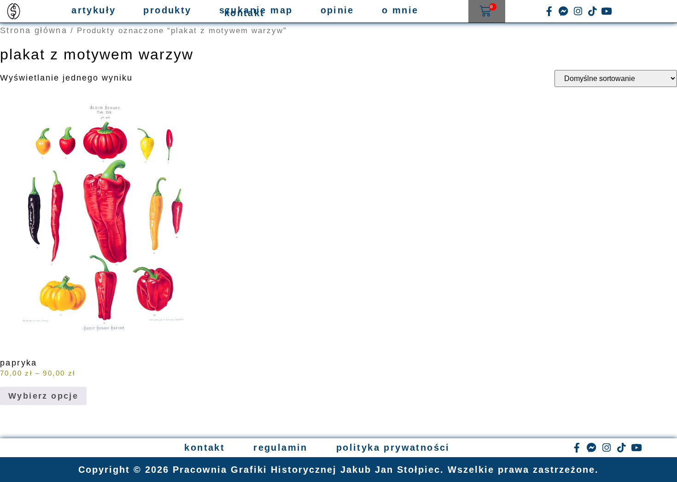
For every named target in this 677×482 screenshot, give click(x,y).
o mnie (400, 10)
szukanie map (256, 10)
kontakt (244, 13)
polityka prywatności (393, 447)
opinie (337, 10)
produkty (167, 10)
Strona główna (33, 30)
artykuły (93, 10)
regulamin (280, 447)
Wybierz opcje (43, 396)
